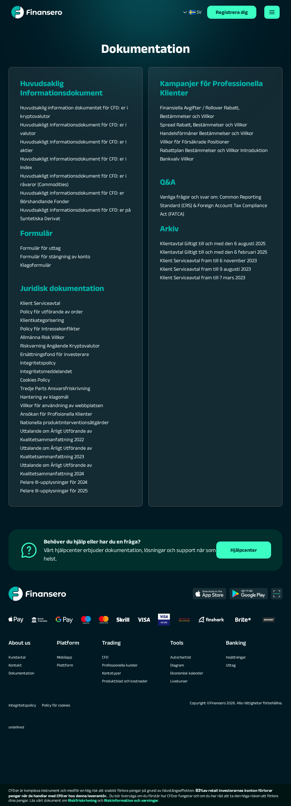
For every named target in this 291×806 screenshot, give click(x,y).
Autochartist (180, 657)
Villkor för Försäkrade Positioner (194, 142)
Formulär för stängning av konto (55, 256)
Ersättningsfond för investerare (54, 354)
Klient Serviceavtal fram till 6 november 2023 (208, 260)
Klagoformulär (35, 265)
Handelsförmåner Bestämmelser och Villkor (206, 133)
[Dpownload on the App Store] (209, 593)
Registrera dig (232, 12)
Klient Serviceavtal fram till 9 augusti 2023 (205, 269)
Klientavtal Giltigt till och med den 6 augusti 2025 (212, 243)
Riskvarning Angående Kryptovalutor (60, 346)
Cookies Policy (35, 380)
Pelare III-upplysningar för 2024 (53, 482)
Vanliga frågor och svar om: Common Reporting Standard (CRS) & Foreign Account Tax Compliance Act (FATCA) (213, 205)
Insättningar (236, 657)
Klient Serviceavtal (40, 303)
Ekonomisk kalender (186, 673)
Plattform (65, 665)
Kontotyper (111, 673)
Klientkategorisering (42, 320)
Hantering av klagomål (44, 397)
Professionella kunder (120, 665)
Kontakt (15, 665)
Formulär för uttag (40, 248)
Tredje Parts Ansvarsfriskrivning (55, 388)
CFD (105, 657)
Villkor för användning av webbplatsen (61, 405)
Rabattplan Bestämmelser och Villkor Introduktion (214, 150)
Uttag (231, 665)
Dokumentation (21, 673)
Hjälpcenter (243, 550)
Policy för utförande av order (51, 312)
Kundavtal (17, 657)
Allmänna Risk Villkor (42, 337)
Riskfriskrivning (82, 800)
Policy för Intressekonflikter (50, 329)
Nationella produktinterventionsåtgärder (64, 422)
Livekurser (179, 681)
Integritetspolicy (38, 363)
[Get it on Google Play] (249, 593)
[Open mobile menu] (272, 12)
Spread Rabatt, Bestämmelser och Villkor (203, 125)
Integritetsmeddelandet (46, 371)
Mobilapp (64, 657)
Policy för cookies (56, 705)
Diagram (177, 665)
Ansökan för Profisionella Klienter (56, 414)
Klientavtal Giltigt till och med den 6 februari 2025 (213, 252)
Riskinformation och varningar (131, 800)
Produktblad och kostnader (124, 681)
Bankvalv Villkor (177, 159)
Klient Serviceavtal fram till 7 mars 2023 (202, 277)
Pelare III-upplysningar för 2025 (54, 490)
